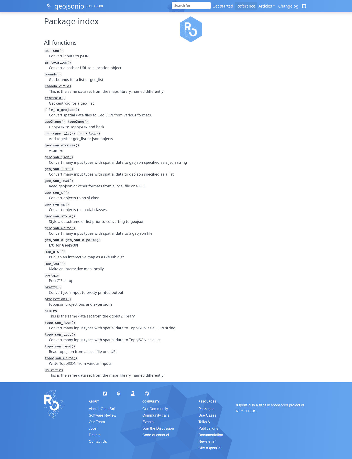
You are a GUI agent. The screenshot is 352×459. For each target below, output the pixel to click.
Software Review (102, 415)
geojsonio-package (83, 240)
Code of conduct (155, 434)
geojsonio (69, 6)
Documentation (210, 434)
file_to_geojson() (62, 110)
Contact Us (98, 441)
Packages (206, 408)
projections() (58, 299)
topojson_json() (60, 323)
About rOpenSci (102, 408)
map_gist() (55, 252)
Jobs (93, 428)
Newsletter (207, 441)
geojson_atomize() (62, 145)
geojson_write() (60, 228)
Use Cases (207, 415)
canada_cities (58, 86)
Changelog (288, 6)
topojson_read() (60, 346)
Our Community (155, 408)
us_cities (54, 370)
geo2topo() (55, 122)
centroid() (55, 98)
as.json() (54, 51)
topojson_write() (61, 358)
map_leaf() (55, 263)
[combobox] (191, 5)
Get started (222, 6)
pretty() (53, 287)
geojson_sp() (57, 204)
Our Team (97, 421)
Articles (265, 6)
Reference (245, 6)
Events (148, 421)
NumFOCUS (246, 410)
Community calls (155, 415)
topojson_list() (60, 334)
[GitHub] (304, 6)
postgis (52, 275)
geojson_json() (59, 157)
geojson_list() (59, 169)
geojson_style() (60, 216)
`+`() (60, 133)
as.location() (58, 62)
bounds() (53, 74)
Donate (95, 434)
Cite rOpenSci (209, 447)
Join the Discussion (158, 428)
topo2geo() (78, 122)
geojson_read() (59, 181)
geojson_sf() (57, 193)
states (51, 311)
